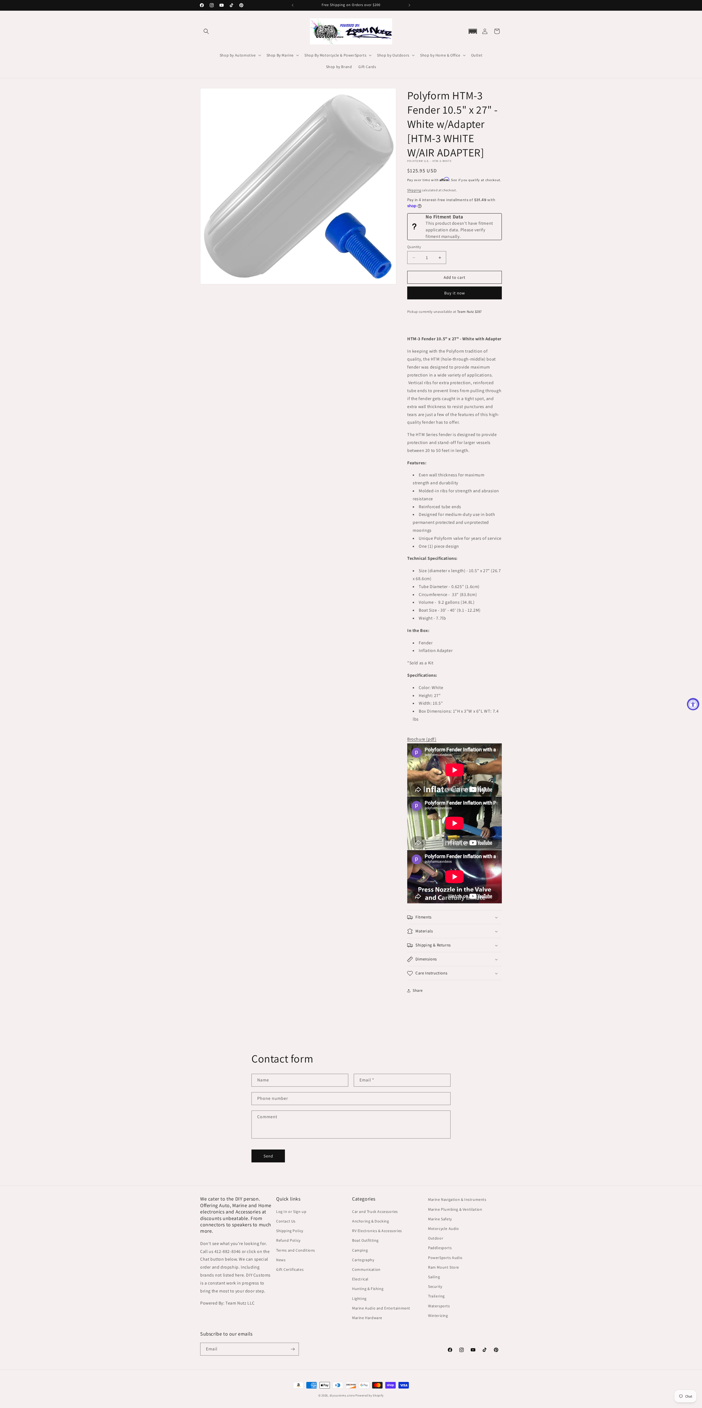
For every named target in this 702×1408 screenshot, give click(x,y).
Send (268, 1155)
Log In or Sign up (291, 1211)
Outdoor (435, 1237)
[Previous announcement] (293, 5)
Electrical (360, 1278)
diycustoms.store (342, 1395)
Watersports (439, 1305)
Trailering (436, 1295)
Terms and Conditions (295, 1249)
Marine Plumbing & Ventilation (455, 1209)
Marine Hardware (367, 1317)
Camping (360, 1249)
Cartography (363, 1259)
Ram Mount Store (443, 1266)
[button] (206, 31)
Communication (366, 1269)
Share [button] (418, 990)
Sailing (434, 1276)
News (280, 1259)
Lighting (359, 1298)
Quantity (414, 246)
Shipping (414, 190)
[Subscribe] (293, 1349)
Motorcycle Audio (443, 1228)
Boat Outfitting (365, 1240)
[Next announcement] (409, 5)
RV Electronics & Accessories (377, 1230)
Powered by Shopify (369, 1395)
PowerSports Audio (445, 1257)
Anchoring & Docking (370, 1220)
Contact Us (286, 1220)
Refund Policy (288, 1240)
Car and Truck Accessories (375, 1211)
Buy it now (454, 293)
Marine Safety (440, 1218)
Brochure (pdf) (421, 739)
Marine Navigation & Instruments (457, 1199)
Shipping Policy (289, 1230)
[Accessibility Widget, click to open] (693, 704)
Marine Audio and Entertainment (381, 1307)
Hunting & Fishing (367, 1288)
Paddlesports (440, 1247)
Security (435, 1286)
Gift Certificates (290, 1269)
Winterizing (438, 1315)
